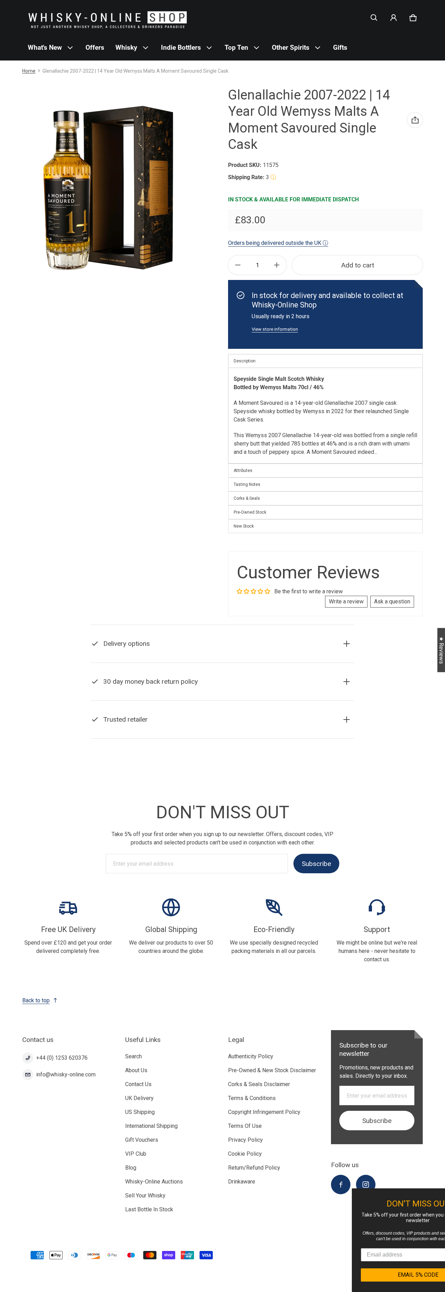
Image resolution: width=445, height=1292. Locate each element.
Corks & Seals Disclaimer (259, 1084)
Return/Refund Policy (254, 1167)
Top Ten (236, 47)
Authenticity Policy (250, 1056)
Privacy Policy (245, 1140)
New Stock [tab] (244, 526)
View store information (275, 329)
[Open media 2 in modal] (108, 187)
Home (28, 71)
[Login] (393, 17)
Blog (130, 1167)
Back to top (36, 1000)
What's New (45, 47)
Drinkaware (241, 1181)
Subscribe (316, 864)
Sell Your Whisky (145, 1195)
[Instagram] (365, 1184)
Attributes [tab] (243, 470)
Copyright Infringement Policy (264, 1112)
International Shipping (151, 1126)
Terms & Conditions (252, 1098)
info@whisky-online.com (66, 1074)
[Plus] (276, 265)
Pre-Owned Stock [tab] (250, 512)
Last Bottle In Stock (149, 1209)
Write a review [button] (346, 601)
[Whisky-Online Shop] (108, 18)
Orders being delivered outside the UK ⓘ (278, 243)
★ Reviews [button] (441, 650)
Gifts (340, 47)
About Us (136, 1070)
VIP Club (135, 1153)
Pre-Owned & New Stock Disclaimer (272, 1070)
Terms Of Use (245, 1126)
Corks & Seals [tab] (247, 498)
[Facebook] (340, 1184)
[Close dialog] (438, 1194)
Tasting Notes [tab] (247, 484)
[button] (374, 17)
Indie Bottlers (181, 47)
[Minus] (238, 265)
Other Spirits (290, 47)
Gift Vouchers (141, 1140)
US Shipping (140, 1112)
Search (133, 1056)
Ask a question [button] (392, 601)
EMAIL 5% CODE (379, 1274)
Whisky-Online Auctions (154, 1181)
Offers (95, 47)
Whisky (126, 47)
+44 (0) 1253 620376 (62, 1057)
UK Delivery (139, 1098)
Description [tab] (245, 361)
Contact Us (138, 1084)
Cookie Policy (245, 1153)
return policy (204, 699)
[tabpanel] (325, 415)
